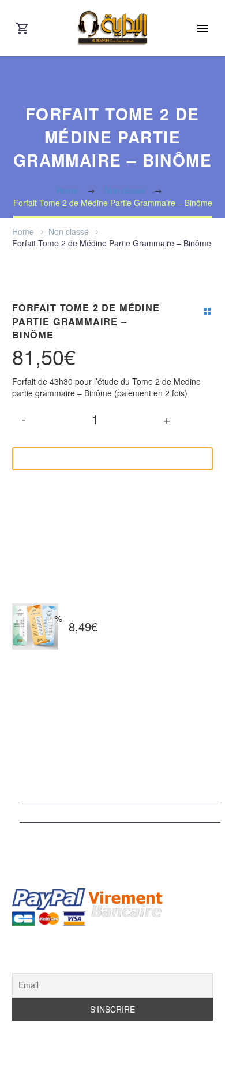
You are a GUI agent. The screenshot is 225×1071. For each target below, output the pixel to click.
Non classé (68, 231)
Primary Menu (202, 28)
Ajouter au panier (104, 459)
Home (23, 231)
